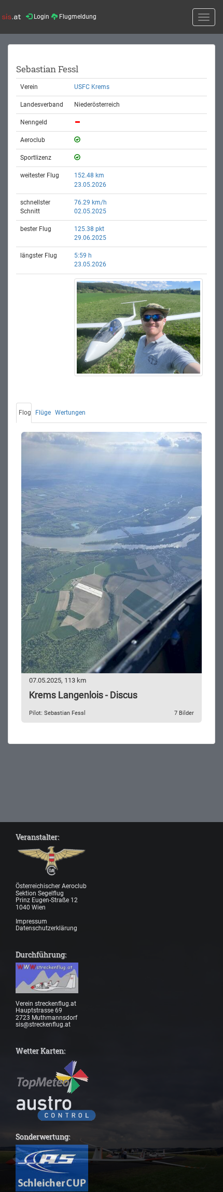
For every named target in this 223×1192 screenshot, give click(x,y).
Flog (25, 412)
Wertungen (70, 412)
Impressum (31, 921)
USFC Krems (91, 87)
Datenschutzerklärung (46, 928)
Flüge (43, 412)
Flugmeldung (77, 16)
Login (40, 16)
